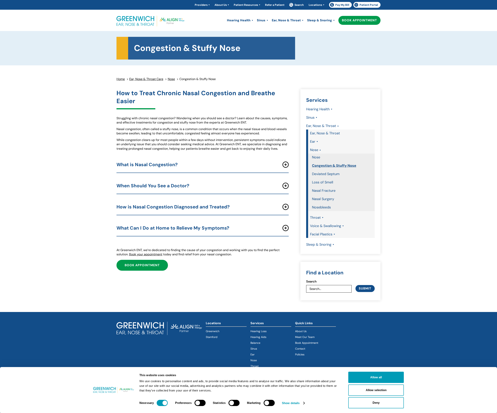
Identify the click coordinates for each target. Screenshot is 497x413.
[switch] (200, 403)
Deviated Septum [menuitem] (326, 174)
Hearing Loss (258, 331)
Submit (365, 288)
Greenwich (212, 331)
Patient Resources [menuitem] (246, 5)
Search (311, 281)
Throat (254, 366)
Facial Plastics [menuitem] (321, 234)
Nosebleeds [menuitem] (321, 207)
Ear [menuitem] (312, 141)
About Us (301, 331)
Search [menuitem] (299, 5)
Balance (255, 343)
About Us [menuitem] (221, 5)
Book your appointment (145, 254)
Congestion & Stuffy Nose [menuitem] (334, 165)
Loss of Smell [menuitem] (322, 182)
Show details (291, 403)
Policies (299, 354)
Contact (300, 348)
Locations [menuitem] (315, 5)
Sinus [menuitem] (261, 20)
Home (120, 79)
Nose (171, 79)
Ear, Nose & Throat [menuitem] (286, 20)
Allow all (376, 377)
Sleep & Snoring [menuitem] (319, 20)
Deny (376, 402)
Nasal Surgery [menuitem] (323, 199)
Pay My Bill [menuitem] (341, 5)
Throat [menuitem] (315, 217)
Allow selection (376, 390)
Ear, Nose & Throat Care (146, 79)
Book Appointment (146, 265)
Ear (252, 354)
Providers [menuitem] (201, 5)
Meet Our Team (305, 337)
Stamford (211, 337)
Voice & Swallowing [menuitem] (325, 226)
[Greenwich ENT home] (150, 21)
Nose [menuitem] (314, 150)
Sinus (253, 348)
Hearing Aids (258, 337)
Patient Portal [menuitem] (367, 5)
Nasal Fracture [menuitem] (323, 190)
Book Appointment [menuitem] (361, 20)
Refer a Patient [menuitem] (274, 5)
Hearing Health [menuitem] (238, 20)
